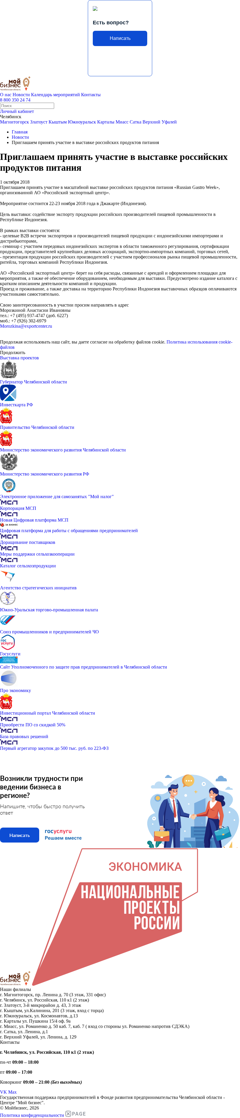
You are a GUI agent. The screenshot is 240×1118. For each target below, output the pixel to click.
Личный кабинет (17, 111)
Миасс (122, 121)
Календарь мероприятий (55, 94)
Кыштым (58, 121)
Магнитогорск (14, 121)
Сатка (135, 121)
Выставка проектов (19, 357)
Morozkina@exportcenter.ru (26, 326)
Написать (120, 38)
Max (12, 1092)
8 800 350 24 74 (15, 99)
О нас (5, 94)
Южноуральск (82, 121)
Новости (21, 94)
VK (3, 1092)
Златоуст (38, 121)
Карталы (105, 121)
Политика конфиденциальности (32, 1115)
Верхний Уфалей (160, 121)
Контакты (91, 94)
